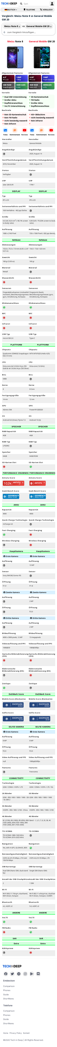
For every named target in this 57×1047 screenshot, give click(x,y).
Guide (6, 994)
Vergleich (47, 10)
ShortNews (8, 998)
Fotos (5, 135)
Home (5, 1033)
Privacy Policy (16, 1033)
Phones (6, 990)
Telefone (30, 10)
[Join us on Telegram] (18, 973)
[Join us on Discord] (38, 973)
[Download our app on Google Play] (31, 973)
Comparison (9, 986)
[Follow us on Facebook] (5, 973)
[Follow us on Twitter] (12, 973)
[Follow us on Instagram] (25, 973)
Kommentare (15, 135)
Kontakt (26, 1033)
